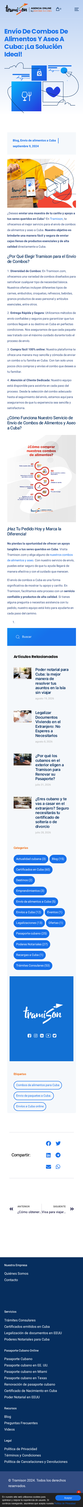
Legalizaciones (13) (29, 923)
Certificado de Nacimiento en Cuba (30, 1390)
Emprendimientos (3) (30, 891)
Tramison (56, 219)
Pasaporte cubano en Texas (25, 1378)
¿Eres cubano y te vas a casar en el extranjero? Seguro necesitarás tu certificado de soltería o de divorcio (52, 813)
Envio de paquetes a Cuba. (33, 1096)
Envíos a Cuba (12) (28, 912)
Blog (16, 140)
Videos (9, 1429)
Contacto (11, 1280)
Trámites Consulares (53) (33, 965)
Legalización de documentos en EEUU (33, 1333)
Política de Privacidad (65, 1503)
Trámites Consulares (20, 1320)
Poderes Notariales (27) (32, 944)
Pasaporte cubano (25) (31, 933)
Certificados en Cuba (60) (33, 869)
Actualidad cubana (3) (31, 859)
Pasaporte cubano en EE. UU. (26, 1365)
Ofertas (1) (56, 923)
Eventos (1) (54, 912)
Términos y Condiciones (22, 1455)
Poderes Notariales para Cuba (27, 1339)
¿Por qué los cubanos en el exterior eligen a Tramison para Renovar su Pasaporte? (49, 767)
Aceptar (68, 1497)
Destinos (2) (24, 880)
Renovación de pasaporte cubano (29, 1384)
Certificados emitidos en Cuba (27, 1326)
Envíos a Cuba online (30, 1106)
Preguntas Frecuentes (21, 1423)
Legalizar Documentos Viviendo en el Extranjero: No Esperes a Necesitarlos (48, 724)
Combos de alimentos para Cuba (37, 1085)
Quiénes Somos (16, 1273)
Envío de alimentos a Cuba (38, 140)
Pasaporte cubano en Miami (25, 1371)
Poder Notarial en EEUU (22, 1397)
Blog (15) (58, 859)
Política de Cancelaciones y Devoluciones (35, 1461)
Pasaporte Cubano (18, 1359)
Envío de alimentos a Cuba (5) (36, 901)
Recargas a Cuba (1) (29, 955)
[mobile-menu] (72, 9)
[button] (48, 1143)
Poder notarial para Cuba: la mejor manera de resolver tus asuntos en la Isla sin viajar (52, 681)
